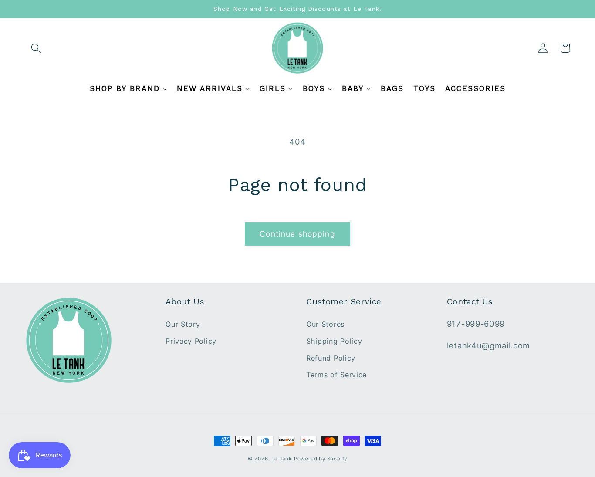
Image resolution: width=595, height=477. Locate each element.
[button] (36, 48)
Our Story (183, 324)
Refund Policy (330, 358)
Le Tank (281, 459)
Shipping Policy (334, 341)
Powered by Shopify (321, 459)
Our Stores (325, 324)
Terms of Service (336, 374)
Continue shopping (297, 233)
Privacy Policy (191, 341)
